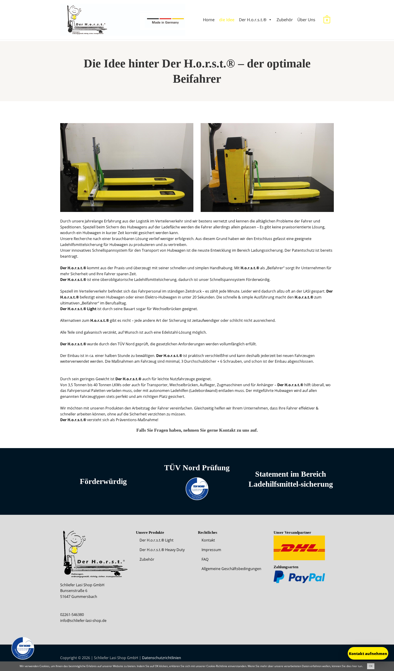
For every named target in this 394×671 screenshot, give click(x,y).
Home (209, 19)
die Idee (226, 19)
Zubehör (285, 19)
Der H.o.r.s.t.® (253, 19)
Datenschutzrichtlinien (161, 657)
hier (354, 666)
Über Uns (306, 19)
